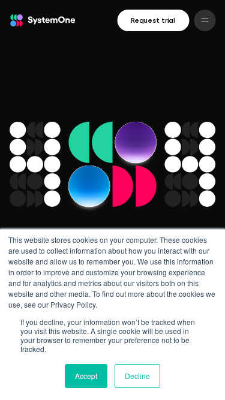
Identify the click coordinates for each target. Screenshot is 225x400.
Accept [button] (86, 376)
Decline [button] (137, 376)
